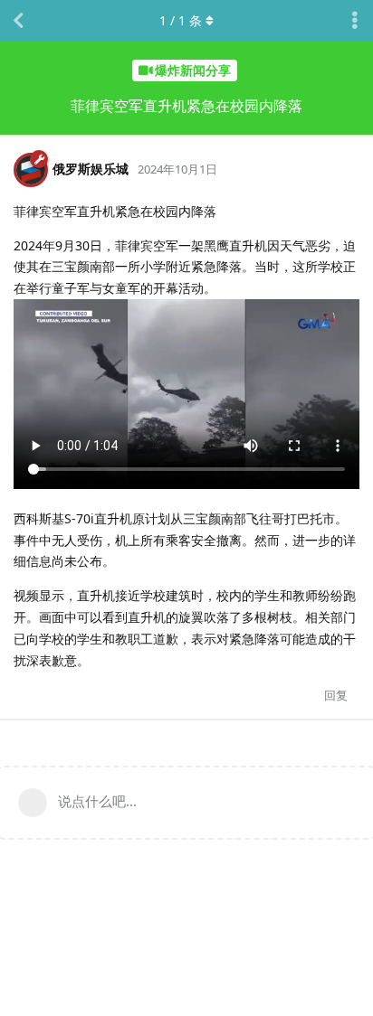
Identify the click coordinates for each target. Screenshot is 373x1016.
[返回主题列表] (18, 21)
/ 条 (180, 20)
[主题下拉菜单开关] (355, 21)
